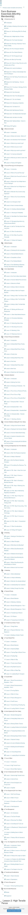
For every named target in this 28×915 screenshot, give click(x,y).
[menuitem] (1, 3)
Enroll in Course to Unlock (14, 910)
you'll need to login (20, 908)
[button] (1, 1)
